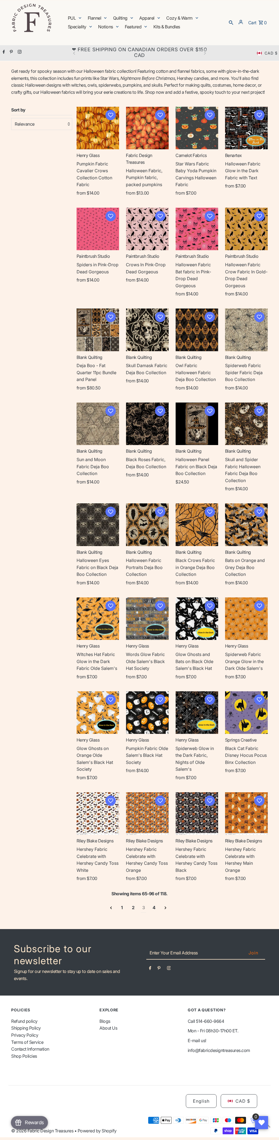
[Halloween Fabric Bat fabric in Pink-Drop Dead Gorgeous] (196, 229)
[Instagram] (19, 52)
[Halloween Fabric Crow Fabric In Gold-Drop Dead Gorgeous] (246, 229)
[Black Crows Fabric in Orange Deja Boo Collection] (196, 524)
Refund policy (24, 1021)
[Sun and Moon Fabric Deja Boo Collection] (98, 424)
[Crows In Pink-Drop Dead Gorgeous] (147, 229)
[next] (165, 908)
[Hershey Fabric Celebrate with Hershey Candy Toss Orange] (147, 813)
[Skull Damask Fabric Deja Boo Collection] (147, 330)
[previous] (111, 908)
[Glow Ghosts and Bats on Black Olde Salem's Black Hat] (196, 618)
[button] (110, 115)
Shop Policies (24, 1056)
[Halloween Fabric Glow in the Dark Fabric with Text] (246, 128)
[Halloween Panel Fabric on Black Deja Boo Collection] (196, 424)
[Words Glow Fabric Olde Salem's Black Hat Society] (147, 618)
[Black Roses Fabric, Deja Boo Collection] (147, 424)
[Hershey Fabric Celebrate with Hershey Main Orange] (246, 813)
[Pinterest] (10, 52)
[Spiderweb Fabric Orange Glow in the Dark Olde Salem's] (246, 618)
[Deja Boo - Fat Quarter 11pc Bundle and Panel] (98, 330)
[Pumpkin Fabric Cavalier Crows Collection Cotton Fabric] (98, 128)
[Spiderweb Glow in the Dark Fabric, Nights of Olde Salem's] (196, 712)
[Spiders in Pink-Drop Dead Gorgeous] (98, 229)
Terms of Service (27, 1042)
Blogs (104, 1021)
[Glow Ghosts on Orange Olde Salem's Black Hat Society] (98, 712)
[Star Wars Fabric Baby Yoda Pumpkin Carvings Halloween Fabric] (196, 128)
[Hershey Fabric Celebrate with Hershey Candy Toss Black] (196, 813)
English (201, 1101)
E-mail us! (197, 1040)
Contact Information (30, 1049)
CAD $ (271, 53)
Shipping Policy (26, 1028)
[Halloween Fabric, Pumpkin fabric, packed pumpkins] (147, 128)
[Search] (231, 22)
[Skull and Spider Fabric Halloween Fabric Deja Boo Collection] (246, 424)
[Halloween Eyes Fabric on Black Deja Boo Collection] (98, 524)
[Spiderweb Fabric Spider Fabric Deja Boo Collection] (246, 330)
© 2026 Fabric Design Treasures (42, 1130)
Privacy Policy (24, 1035)
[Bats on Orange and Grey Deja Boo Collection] (246, 524)
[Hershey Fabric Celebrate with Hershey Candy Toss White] (98, 813)
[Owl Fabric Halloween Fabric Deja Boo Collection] (196, 330)
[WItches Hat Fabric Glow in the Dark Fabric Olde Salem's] (98, 618)
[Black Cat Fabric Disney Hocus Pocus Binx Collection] (246, 712)
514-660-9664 (210, 1021)
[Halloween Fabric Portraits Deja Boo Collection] (147, 524)
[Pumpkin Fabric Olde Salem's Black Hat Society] (147, 712)
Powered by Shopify (97, 1130)
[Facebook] (3, 52)
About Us (108, 1028)
